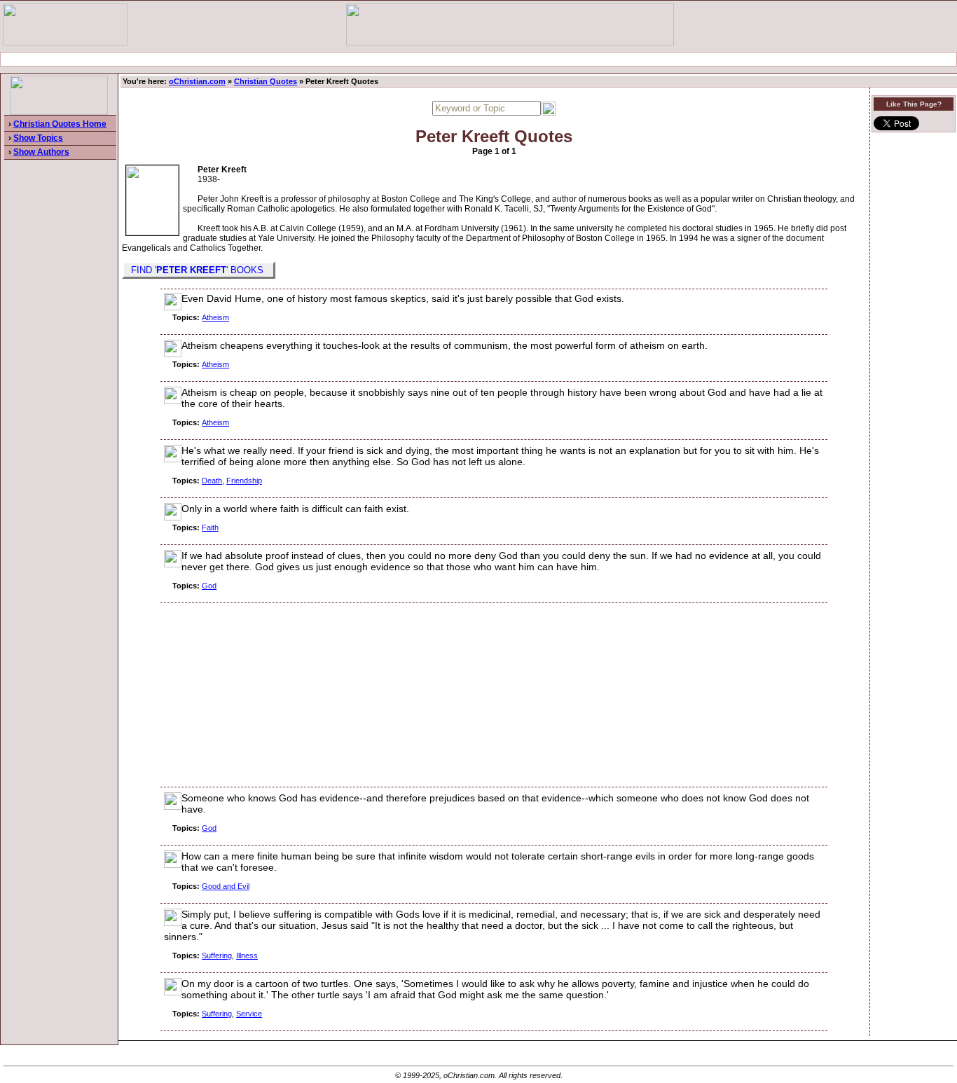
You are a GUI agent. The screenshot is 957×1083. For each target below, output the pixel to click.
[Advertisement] (478, 59)
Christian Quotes (265, 81)
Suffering (217, 955)
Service (249, 1013)
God (209, 585)
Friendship (244, 480)
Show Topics (38, 138)
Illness (247, 955)
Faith (210, 527)
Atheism (215, 317)
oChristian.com (197, 81)
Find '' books (198, 270)
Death (212, 480)
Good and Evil (225, 886)
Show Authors (41, 152)
